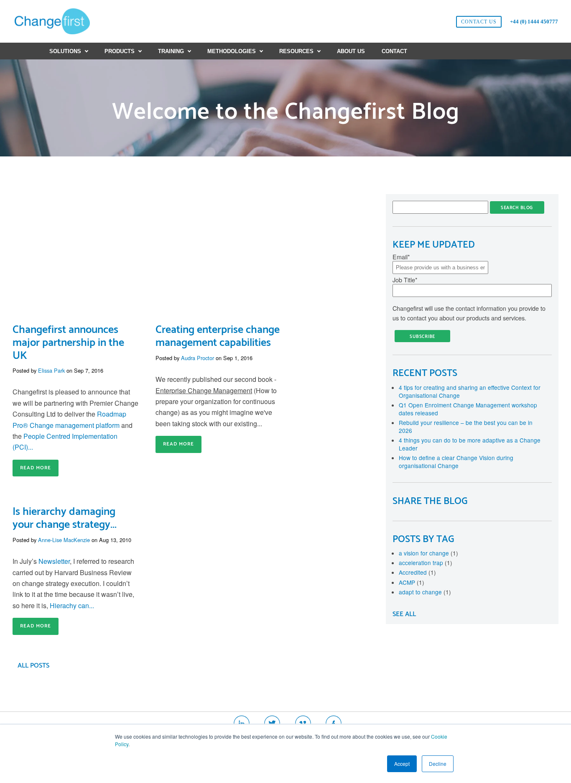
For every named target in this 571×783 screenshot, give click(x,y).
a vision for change (428, 553)
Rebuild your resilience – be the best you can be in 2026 (466, 426)
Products (120, 51)
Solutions (65, 51)
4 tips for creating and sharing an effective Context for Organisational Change (469, 391)
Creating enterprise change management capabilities (217, 336)
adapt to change (425, 592)
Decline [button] (437, 763)
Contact (394, 51)
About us (351, 51)
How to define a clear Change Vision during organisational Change (456, 461)
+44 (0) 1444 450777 (534, 21)
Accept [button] (402, 763)
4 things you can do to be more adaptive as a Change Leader (469, 444)
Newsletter (54, 561)
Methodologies (231, 51)
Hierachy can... (72, 605)
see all (404, 614)
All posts (33, 665)
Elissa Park (51, 370)
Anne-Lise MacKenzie (64, 540)
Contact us (479, 22)
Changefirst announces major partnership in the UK (68, 342)
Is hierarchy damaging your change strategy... (65, 518)
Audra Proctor (197, 358)
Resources (296, 51)
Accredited (417, 572)
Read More (35, 468)
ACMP (411, 582)
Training (171, 51)
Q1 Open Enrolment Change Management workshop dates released (468, 409)
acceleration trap (425, 562)
